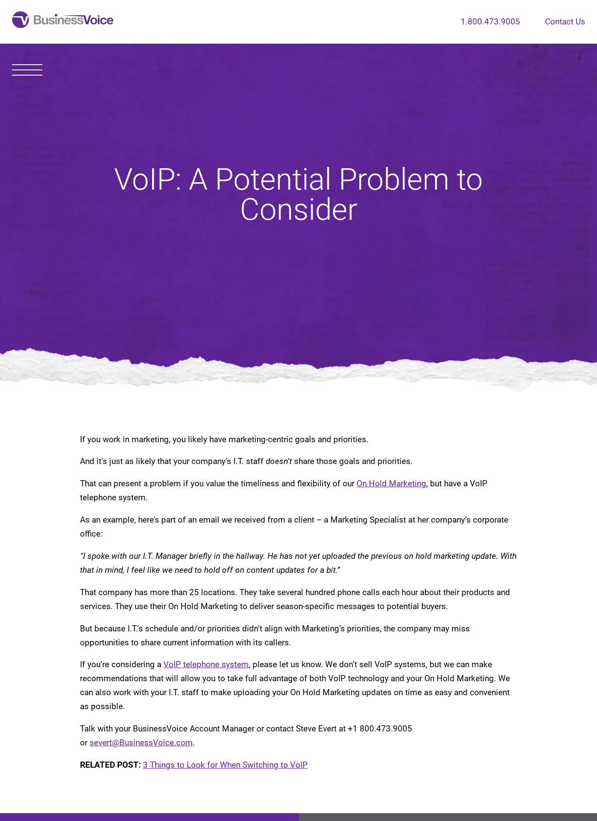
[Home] (63, 22)
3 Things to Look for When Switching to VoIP (225, 765)
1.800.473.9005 (490, 22)
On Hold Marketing (391, 483)
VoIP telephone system (206, 664)
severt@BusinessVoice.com (141, 743)
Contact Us (565, 22)
